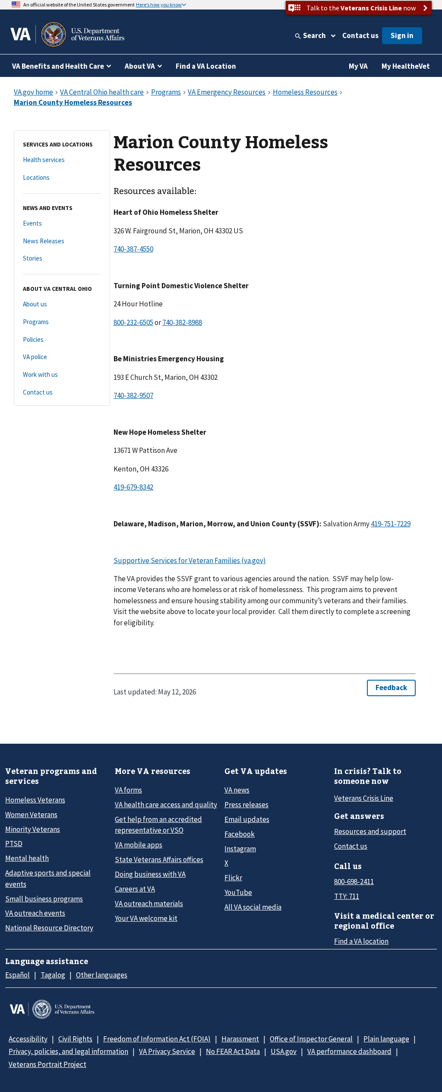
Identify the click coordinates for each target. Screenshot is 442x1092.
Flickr (233, 877)
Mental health (27, 858)
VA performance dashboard (349, 1051)
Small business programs (44, 899)
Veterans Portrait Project (47, 1064)
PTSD (13, 843)
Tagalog (53, 975)
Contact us (360, 35)
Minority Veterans (32, 829)
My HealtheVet (406, 66)
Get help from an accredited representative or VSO (158, 825)
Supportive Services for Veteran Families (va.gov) (190, 560)
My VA (358, 66)
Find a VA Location (206, 66)
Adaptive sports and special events (48, 878)
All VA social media (252, 907)
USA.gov (284, 1051)
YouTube (238, 892)
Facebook (239, 834)
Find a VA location (361, 941)
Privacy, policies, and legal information (68, 1051)
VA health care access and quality (166, 804)
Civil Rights (75, 1039)
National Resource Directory (49, 928)
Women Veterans (31, 814)
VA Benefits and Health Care (58, 66)
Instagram (240, 848)
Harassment (240, 1039)
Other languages (101, 975)
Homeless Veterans (35, 800)
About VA (140, 66)
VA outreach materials (149, 903)
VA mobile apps (138, 845)
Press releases (246, 804)
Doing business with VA (150, 874)
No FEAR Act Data (233, 1051)
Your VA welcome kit (146, 918)
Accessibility (28, 1039)
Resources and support (370, 831)
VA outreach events (35, 913)
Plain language (386, 1039)
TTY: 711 (346, 896)
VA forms (128, 790)
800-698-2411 (354, 881)
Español (17, 975)
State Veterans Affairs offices (159, 859)
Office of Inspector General (311, 1039)
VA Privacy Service (167, 1051)
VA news (236, 790)
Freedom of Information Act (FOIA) (157, 1039)
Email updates (246, 819)
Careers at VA (135, 889)
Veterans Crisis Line (363, 798)
